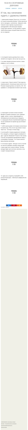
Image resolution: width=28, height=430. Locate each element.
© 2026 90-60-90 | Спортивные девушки (8, 421)
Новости (14, 8)
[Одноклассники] (19, 205)
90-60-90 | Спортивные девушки (14, 4)
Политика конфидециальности (6, 425)
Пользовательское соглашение (10, 423)
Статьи (20, 8)
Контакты (2, 423)
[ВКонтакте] (8, 205)
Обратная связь (4, 427)
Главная (7, 8)
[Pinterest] (14, 205)
